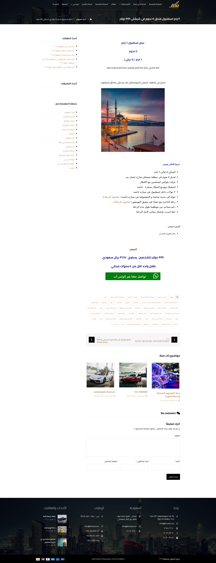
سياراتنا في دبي (68, 159)
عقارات (72, 168)
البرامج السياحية (68, 116)
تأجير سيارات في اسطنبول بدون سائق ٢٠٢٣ (59, 67)
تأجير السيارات (129, 396)
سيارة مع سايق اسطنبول (126, 318)
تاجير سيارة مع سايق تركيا (171, 313)
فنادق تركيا (155, 324)
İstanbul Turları (132, 297)
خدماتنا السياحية (68, 151)
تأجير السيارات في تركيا (139, 396)
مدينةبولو (146, 324)
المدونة (71, 133)
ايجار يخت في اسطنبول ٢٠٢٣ (64, 46)
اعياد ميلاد (119, 302)
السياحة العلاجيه (174, 308)
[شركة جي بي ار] (91, 19)
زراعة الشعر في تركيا (157, 318)
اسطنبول (128, 302)
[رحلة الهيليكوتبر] (62, 530)
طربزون (94, 318)
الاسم (177, 461)
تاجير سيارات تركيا (92, 308)
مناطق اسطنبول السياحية (133, 324)
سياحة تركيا (139, 318)
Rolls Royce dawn (49, 516)
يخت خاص (115, 324)
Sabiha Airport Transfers (117, 297)
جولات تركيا (132, 313)
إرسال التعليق (173, 476)
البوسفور (104, 302)
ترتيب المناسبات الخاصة (156, 313)
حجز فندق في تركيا (96, 313)
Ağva (171, 297)
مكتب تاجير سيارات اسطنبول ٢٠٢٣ (62, 55)
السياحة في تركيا (162, 308)
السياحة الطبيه (95, 302)
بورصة (101, 308)
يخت (123, 324)
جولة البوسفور (121, 313)
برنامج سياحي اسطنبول (125, 308)
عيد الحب (175, 324)
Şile (105, 297)
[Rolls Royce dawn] (62, 519)
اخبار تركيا (136, 302)
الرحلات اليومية (173, 400)
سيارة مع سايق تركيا (111, 318)
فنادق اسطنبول (166, 324)
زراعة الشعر (169, 318)
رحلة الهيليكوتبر (49, 527)
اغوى (111, 302)
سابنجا (146, 318)
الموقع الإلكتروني (110, 461)
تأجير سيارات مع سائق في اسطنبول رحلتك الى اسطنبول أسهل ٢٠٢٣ (58, 60)
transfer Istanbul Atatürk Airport (151, 302)
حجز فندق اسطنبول (109, 313)
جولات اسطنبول (142, 313)
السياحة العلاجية (68, 125)
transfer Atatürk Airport (171, 302)
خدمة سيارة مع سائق (66, 155)
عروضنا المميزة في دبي (65, 163)
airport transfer (162, 297)
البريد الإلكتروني (142, 461)
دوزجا (176, 318)
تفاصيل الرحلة (111, 196)
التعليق (177, 435)
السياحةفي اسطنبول (149, 308)
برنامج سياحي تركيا (111, 308)
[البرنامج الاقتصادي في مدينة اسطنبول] (62, 542)
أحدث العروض (69, 112)
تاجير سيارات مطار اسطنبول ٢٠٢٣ (63, 50)
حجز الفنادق (70, 146)
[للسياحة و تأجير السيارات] (174, 4)
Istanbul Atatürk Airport (147, 297)
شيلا (101, 318)
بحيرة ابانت (137, 308)
